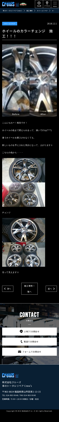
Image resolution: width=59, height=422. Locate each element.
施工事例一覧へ (29, 288)
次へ (9, 288)
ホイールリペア (9, 24)
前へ (50, 288)
